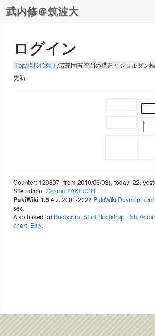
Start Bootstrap (104, 216)
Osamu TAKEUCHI (71, 191)
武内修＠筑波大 (42, 10)
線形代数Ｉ (42, 65)
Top (20, 65)
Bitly (36, 225)
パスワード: (121, 123)
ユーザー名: (121, 105)
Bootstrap (67, 216)
